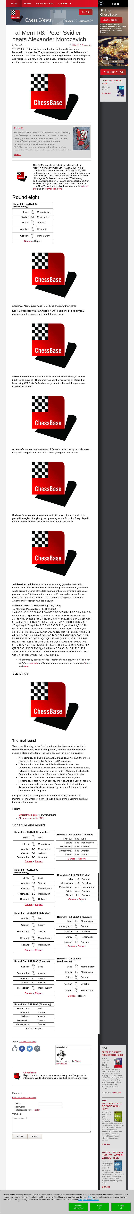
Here (90, 1197)
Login (115, 4)
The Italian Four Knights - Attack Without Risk (113, 1155)
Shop (14, 3)
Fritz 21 (19, 128)
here (87, 663)
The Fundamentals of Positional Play (112, 1104)
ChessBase (29, 1072)
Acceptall (121, 1206)
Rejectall (99, 1206)
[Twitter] (29, 1048)
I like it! (75, 45)
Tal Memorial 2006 (27, 1041)
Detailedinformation (78, 1206)
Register (36, 1110)
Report (38, 861)
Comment (16, 1114)
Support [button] (63, 3)
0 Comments (85, 45)
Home (27, 3)
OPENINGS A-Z (44, 3)
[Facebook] (22, 1048)
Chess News (38, 20)
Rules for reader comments (24, 1097)
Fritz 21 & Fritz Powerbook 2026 (113, 1053)
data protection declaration (88, 1199)
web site (33, 663)
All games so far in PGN (31, 818)
